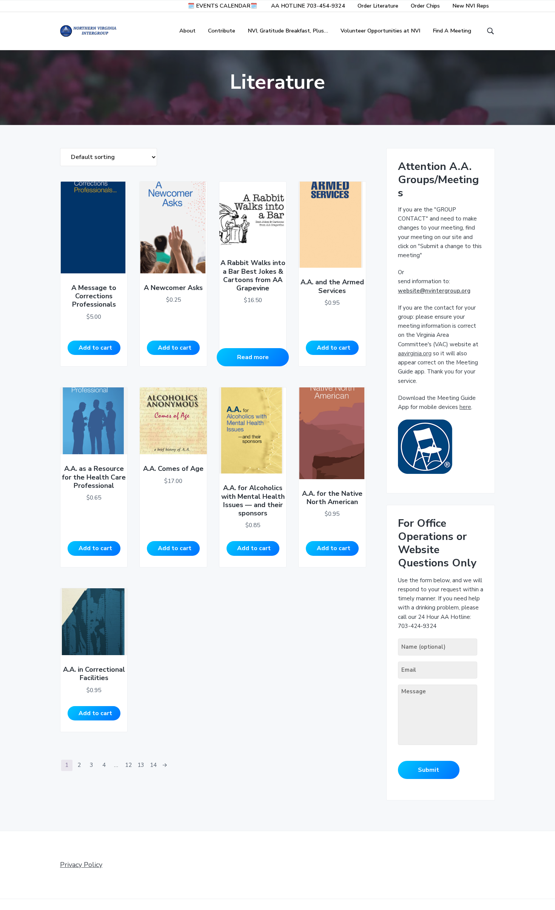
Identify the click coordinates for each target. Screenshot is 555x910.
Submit (428, 770)
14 (153, 765)
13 (140, 765)
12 (128, 765)
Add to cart (95, 348)
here (465, 407)
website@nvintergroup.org (434, 291)
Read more (253, 357)
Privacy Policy (81, 864)
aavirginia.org (415, 353)
